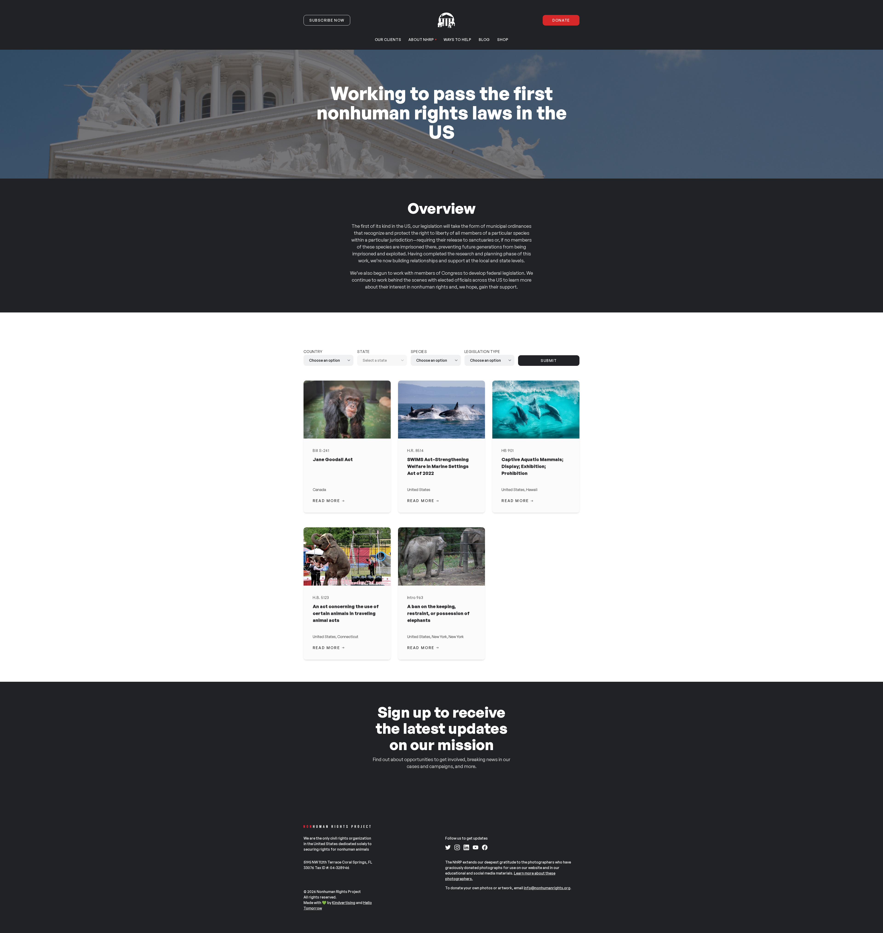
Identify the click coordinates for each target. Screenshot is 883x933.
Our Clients (388, 39)
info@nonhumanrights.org (547, 888)
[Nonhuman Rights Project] (446, 20)
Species (419, 351)
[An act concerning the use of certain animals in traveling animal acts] (347, 556)
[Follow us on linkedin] (466, 847)
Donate (561, 20)
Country (313, 351)
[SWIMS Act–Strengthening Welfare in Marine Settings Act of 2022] (441, 410)
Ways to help (457, 39)
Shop (502, 39)
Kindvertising (343, 902)
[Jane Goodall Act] (347, 410)
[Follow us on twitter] (448, 847)
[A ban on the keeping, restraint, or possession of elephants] (441, 556)
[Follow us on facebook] (484, 847)
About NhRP (421, 39)
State (363, 351)
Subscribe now (326, 20)
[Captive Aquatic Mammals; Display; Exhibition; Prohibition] (535, 410)
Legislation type (482, 351)
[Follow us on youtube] (475, 847)
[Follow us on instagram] (457, 847)
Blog (484, 39)
